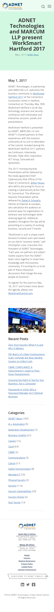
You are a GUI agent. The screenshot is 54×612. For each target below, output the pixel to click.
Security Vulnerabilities (19, 491)
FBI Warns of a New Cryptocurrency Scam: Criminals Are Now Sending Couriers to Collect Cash (26, 358)
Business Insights (17, 435)
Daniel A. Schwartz (31, 200)
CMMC (11, 452)
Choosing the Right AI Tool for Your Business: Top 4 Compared (26, 382)
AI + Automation (16, 424)
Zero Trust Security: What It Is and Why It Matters (25, 346)
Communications (16, 458)
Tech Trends (14, 502)
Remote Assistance (27, 561)
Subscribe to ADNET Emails (27, 576)
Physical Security (16, 480)
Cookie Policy (26, 566)
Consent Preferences (27, 569)
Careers (12, 441)
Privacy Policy (27, 564)
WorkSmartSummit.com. (20, 293)
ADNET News (33, 54)
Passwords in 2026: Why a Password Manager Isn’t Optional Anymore (25, 393)
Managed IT (14, 474)
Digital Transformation (19, 469)
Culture (11, 463)
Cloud (11, 446)
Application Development (21, 430)
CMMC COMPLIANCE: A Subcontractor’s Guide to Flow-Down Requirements (24, 370)
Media (26, 555)
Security (12, 486)
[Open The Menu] (49, 7)
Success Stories (16, 497)
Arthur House (37, 183)
